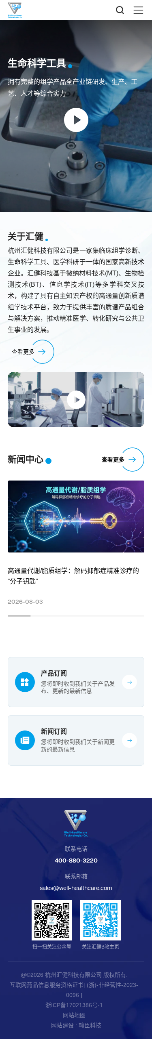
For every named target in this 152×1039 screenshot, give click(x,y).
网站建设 (62, 1025)
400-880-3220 (76, 860)
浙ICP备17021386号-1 (74, 1005)
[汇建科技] (76, 823)
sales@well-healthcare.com (76, 887)
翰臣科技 (90, 1025)
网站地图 (74, 1015)
